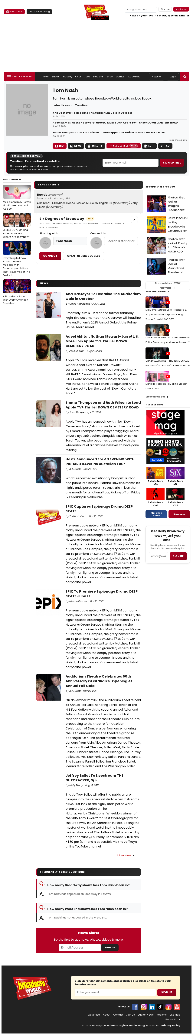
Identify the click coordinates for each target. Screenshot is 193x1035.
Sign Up (109, 947)
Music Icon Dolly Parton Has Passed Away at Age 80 (17, 199)
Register (156, 76)
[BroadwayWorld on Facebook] (135, 1006)
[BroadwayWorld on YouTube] (176, 1006)
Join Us (130, 1014)
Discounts (179, 514)
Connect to (98, 233)
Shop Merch (16, 11)
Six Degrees (124, 145)
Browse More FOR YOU (168, 286)
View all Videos (155, 396)
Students (98, 76)
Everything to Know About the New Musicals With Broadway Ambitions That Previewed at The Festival (16, 260)
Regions (162, 1014)
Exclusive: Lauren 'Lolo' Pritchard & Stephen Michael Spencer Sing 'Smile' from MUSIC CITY (166, 314)
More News (124, 855)
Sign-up (165, 9)
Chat (78, 76)
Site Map (175, 1014)
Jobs (87, 76)
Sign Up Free (172, 162)
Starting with (48, 233)
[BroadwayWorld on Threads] (168, 1006)
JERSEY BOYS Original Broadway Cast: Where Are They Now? (16, 226)
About (106, 1014)
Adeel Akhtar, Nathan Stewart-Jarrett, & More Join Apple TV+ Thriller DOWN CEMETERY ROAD (115, 122)
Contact (118, 1014)
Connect (50, 256)
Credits (97, 145)
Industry (67, 76)
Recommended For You (160, 186)
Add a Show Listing (39, 11)
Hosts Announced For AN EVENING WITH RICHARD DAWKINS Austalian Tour (100, 461)
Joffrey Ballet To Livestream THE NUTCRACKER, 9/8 (94, 778)
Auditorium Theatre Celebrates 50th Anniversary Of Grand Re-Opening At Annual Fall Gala (99, 681)
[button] (184, 76)
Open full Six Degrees (83, 256)
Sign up (178, 556)
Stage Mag (133, 76)
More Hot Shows (156, 514)
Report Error (172, 1019)
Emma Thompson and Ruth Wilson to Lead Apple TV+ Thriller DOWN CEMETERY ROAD (109, 132)
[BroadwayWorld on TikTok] (160, 1006)
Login (173, 76)
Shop (109, 76)
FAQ (167, 145)
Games (120, 76)
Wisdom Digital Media (122, 1025)
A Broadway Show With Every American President (15, 293)
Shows (56, 76)
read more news (178, 139)
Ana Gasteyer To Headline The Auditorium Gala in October (92, 113)
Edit (151, 145)
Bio (61, 145)
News (46, 76)
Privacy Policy (170, 1025)
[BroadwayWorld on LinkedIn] (152, 1006)
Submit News (146, 1014)
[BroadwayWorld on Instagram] (143, 1006)
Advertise (94, 1014)
